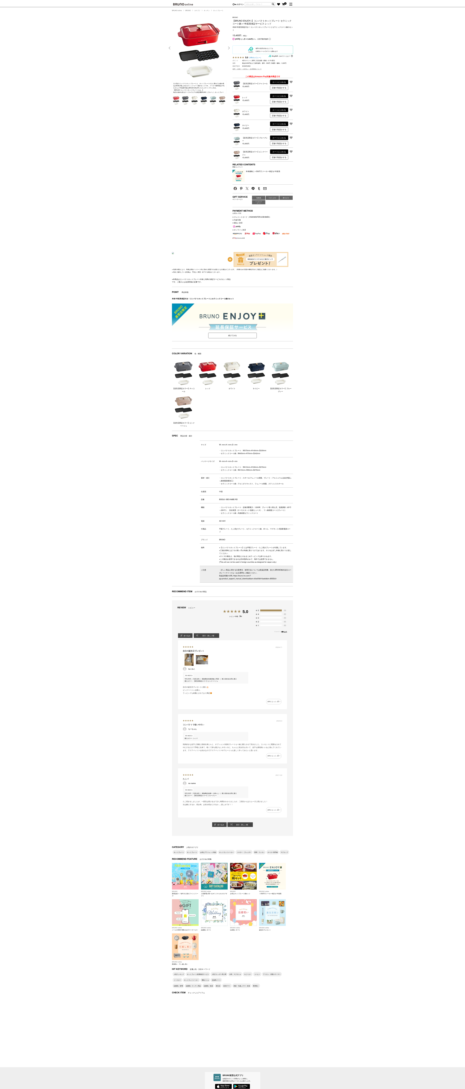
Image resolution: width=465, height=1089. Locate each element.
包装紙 (258, 198)
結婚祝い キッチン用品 (193, 986)
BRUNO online (177, 10)
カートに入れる (279, 82)
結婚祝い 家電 (178, 986)
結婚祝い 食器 (208, 986)
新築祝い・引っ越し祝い (180, 963)
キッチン (207, 10)
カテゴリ (197, 10)
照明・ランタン (259, 852)
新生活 (218, 986)
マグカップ (284, 852)
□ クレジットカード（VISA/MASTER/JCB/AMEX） (251, 217)
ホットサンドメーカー (226, 852)
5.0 (245, 611)
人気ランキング (179, 974)
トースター (177, 980)
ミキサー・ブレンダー (244, 852)
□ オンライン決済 (239, 230)
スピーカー (247, 974)
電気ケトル (205, 980)
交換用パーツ (216, 980)
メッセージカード (258, 202)
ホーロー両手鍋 (272, 852)
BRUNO (188, 10)
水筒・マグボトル (235, 974)
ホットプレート (218, 10)
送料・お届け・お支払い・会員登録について (247, 69)
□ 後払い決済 (237, 223)
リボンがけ (272, 198)
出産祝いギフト (235, 929)
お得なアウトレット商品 (208, 852)
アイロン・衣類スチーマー (272, 974)
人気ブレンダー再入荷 (219, 974)
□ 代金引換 (236, 220)
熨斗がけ (286, 198)
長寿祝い (256, 986)
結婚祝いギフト (206, 929)
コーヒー (257, 974)
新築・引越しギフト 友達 (242, 986)
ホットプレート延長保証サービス (198, 974)
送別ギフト (227, 986)
